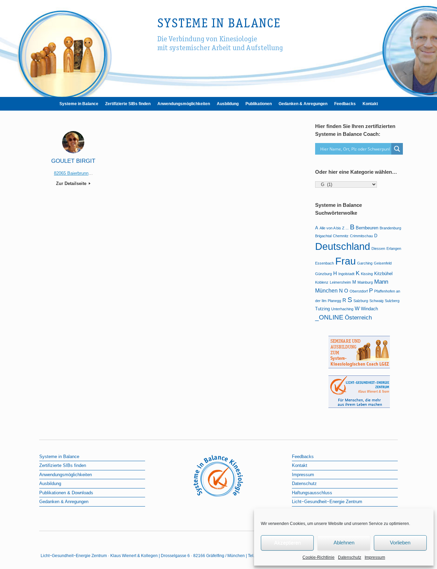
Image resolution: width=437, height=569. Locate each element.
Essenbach (324, 263)
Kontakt (370, 103)
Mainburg (365, 282)
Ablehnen (344, 542)
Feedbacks (345, 103)
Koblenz (321, 282)
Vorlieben (400, 542)
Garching (364, 263)
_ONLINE (329, 317)
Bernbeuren (367, 227)
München (326, 291)
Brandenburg (390, 228)
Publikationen (258, 103)
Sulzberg (392, 301)
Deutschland (342, 246)
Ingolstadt (346, 274)
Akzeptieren (287, 542)
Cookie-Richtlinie (318, 557)
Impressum (375, 557)
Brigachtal (323, 236)
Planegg (334, 301)
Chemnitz (341, 236)
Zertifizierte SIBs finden (128, 103)
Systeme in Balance (78, 103)
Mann (381, 282)
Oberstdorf (359, 291)
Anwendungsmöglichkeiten (183, 103)
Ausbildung (228, 103)
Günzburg (323, 274)
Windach (369, 308)
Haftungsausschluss (312, 492)
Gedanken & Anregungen (303, 103)
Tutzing (322, 308)
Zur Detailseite (72, 183)
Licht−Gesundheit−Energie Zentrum (327, 501)
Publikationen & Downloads (66, 492)
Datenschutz (349, 557)
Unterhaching (342, 309)
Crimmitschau (361, 236)
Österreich (358, 317)
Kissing (367, 274)
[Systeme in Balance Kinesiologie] (218, 45)
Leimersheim (340, 282)
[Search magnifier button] (397, 149)
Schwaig (376, 301)
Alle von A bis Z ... (334, 228)
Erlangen (393, 248)
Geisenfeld (383, 263)
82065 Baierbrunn (71, 173)
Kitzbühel (383, 273)
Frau (345, 261)
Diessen (378, 248)
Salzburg (360, 301)
